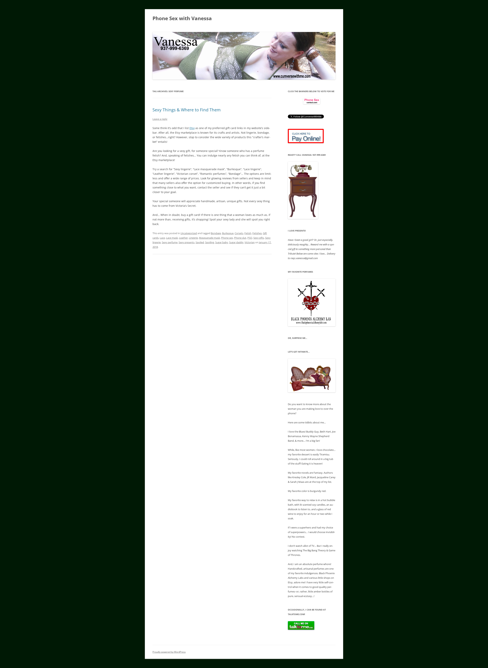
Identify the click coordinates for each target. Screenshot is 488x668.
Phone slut (240, 237)
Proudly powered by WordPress (169, 652)
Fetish (247, 233)
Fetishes (257, 233)
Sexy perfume (169, 242)
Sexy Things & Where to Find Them (186, 110)
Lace (162, 237)
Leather (183, 237)
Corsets (239, 233)
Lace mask (172, 237)
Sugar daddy (236, 242)
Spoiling (209, 242)
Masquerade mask (209, 237)
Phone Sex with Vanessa (182, 18)
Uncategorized (189, 233)
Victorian (250, 242)
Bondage (216, 233)
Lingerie (193, 237)
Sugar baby (221, 242)
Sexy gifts (258, 237)
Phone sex (227, 237)
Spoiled (200, 242)
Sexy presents (186, 242)
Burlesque (228, 233)
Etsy (192, 128)
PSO (249, 237)
